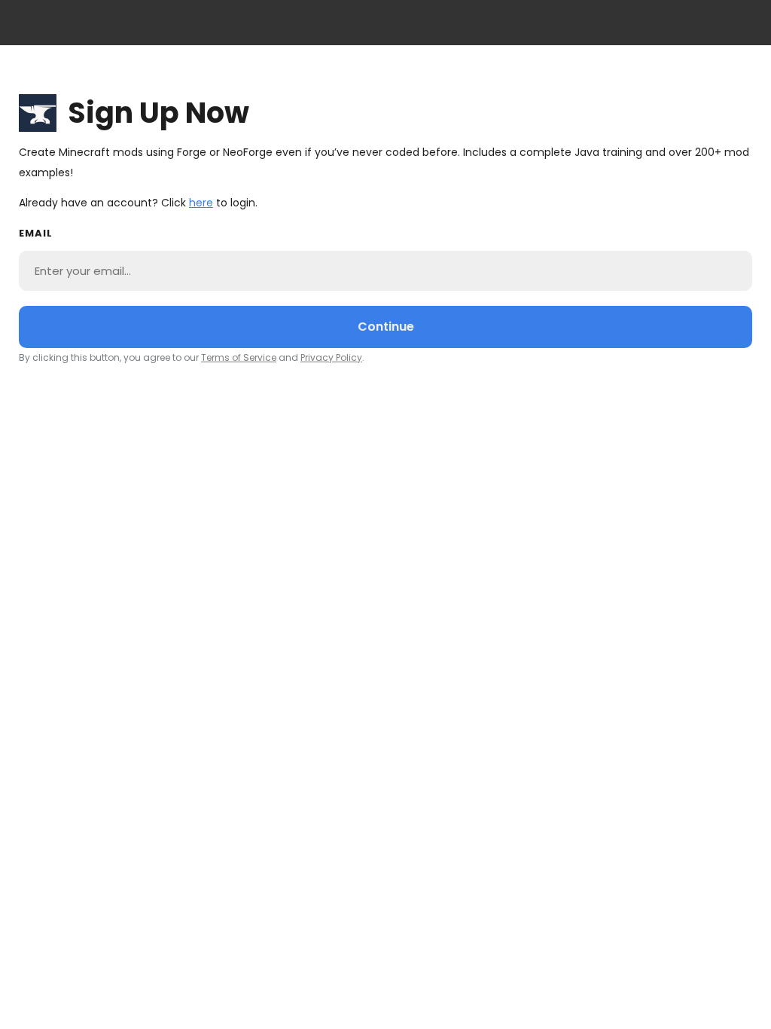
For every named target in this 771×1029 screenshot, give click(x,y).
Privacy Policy (331, 357)
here (201, 202)
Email (36, 233)
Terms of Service (238, 357)
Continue (386, 326)
